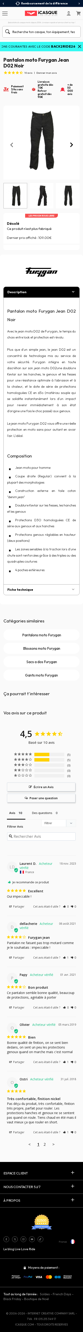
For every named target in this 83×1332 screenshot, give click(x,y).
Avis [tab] (12, 813)
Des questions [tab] (42, 813)
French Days (62, 1294)
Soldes (45, 1294)
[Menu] (4, 13)
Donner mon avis (46, 72)
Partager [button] (18, 906)
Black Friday (12, 1299)
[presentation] (3, 4)
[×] (79, 47)
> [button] (53, 1144)
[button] (65, 906)
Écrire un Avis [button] (43, 787)
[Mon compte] (68, 13)
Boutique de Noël (36, 1299)
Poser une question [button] (44, 798)
